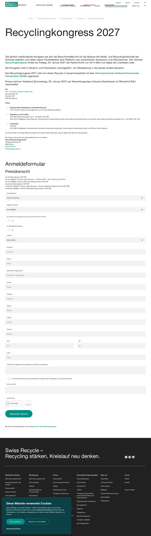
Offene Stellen (105, 486)
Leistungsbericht (10, 495)
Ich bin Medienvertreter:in (15, 226)
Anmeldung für (12, 193)
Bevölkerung (33, 475)
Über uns (104, 475)
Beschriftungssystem (83, 516)
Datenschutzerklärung (45, 510)
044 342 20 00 (10, 146)
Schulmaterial (33, 495)
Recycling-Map (34, 482)
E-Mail (9, 317)
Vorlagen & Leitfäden (83, 520)
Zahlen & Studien (10, 492)
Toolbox (55, 486)
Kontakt (136, 3)
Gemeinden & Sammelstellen (46, 18)
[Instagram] (130, 457)
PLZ (8, 341)
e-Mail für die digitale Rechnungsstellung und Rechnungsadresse (28, 364)
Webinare (80, 509)
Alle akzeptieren (15, 522)
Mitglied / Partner (12, 205)
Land (8, 353)
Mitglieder (104, 490)
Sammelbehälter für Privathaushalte (35, 491)
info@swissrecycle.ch (12, 149)
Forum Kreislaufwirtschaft (61, 482)
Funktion (9, 294)
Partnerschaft (57, 479)
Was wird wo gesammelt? (13, 479)
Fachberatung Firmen (59, 490)
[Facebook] (126, 457)
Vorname (10, 247)
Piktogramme (81, 512)
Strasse (9, 329)
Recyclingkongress (66, 18)
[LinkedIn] (133, 457)
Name (9, 259)
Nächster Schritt (19, 413)
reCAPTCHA (11, 398)
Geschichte (104, 479)
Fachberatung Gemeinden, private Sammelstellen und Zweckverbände (85, 496)
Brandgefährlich (82, 505)
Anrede (9, 235)
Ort (79, 341)
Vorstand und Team (107, 482)
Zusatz (9, 282)
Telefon (9, 306)
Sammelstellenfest (83, 523)
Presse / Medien (130, 490)
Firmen (55, 475)
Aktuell (127, 3)
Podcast (31, 486)
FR (145, 3)
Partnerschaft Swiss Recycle (110, 493)
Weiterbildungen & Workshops (86, 501)
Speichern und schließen (37, 522)
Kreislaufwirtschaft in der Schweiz (13, 483)
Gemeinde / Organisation (15, 271)
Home (31, 18)
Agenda (118, 3)
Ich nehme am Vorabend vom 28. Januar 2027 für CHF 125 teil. (26, 217)
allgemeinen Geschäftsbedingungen (43, 426)
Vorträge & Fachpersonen (61, 493)
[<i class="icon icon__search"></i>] (142, 5)
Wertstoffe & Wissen (12, 475)
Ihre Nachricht (11, 384)
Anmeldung (80, 18)
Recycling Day (81, 482)
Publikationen (105, 501)
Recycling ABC (10, 488)
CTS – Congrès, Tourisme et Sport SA (18, 91)
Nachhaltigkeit (105, 497)
